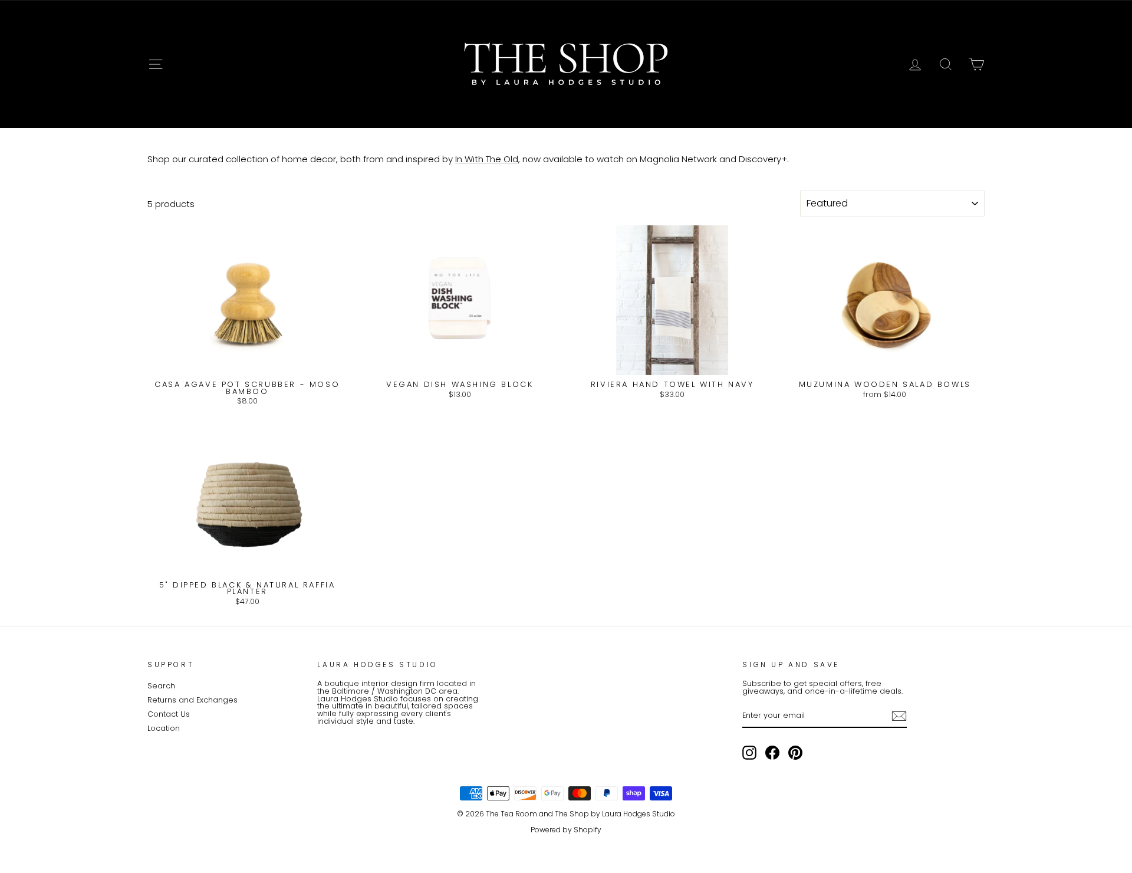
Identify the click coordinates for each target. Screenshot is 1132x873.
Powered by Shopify (566, 830)
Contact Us (168, 714)
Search (161, 686)
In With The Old (486, 159)
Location (163, 728)
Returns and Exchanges (192, 700)
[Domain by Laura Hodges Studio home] (566, 64)
